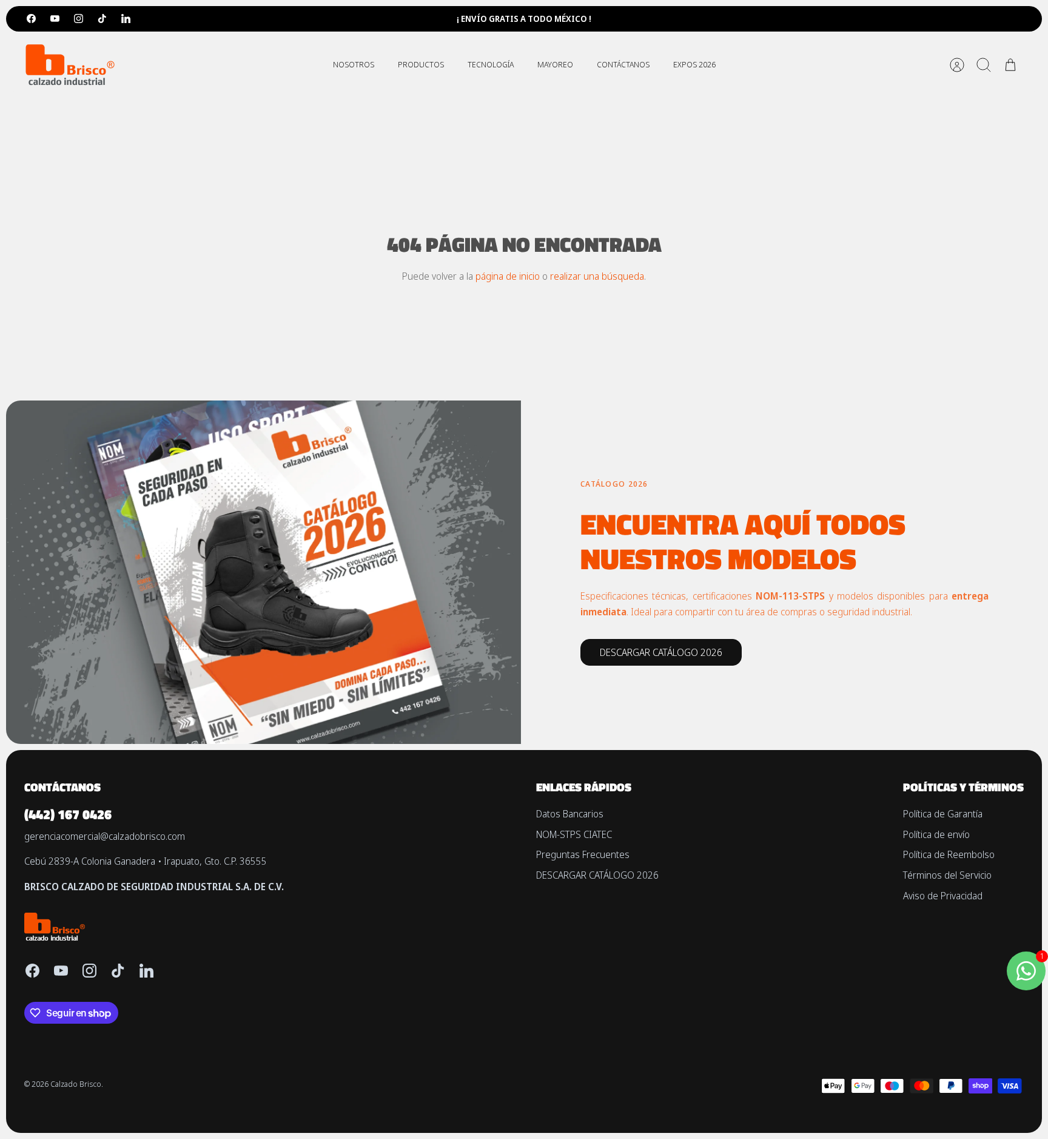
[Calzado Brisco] (69, 64)
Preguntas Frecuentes (583, 854)
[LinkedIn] (126, 18)
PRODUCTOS (421, 64)
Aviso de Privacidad (942, 895)
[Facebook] (31, 18)
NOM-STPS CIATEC (574, 834)
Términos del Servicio (947, 875)
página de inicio (507, 276)
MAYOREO (555, 64)
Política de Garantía (942, 813)
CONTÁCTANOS (623, 64)
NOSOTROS (353, 64)
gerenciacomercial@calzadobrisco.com (104, 836)
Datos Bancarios (569, 813)
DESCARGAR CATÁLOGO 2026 (597, 875)
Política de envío (936, 834)
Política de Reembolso (949, 854)
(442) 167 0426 (68, 814)
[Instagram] (78, 18)
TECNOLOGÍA (491, 64)
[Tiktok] (102, 18)
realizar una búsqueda (597, 276)
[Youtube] (55, 18)
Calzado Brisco (75, 1083)
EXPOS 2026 (694, 64)
